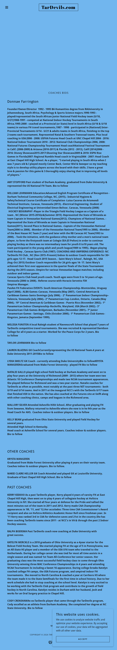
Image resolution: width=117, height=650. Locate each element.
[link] (58, 8)
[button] (12, 7)
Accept (82, 639)
